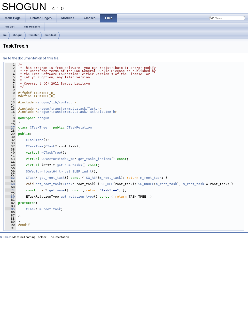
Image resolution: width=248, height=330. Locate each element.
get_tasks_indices (94, 159)
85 (10, 209)
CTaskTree (38, 127)
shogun (18, 35)
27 (10, 127)
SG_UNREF (146, 184)
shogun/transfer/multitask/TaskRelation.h (76, 112)
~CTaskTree (51, 152)
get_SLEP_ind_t (78, 171)
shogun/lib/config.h (56, 102)
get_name (57, 190)
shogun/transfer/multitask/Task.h (69, 108)
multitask (50, 35)
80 (10, 196)
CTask (50, 146)
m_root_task (110, 177)
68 (10, 184)
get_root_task (52, 177)
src (5, 35)
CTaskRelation (79, 127)
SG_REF (92, 177)
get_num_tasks (69, 165)
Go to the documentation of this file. (31, 58)
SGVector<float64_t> (44, 171)
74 (10, 190)
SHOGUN (6, 237)
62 (10, 177)
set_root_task (48, 184)
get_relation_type (77, 196)
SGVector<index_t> (57, 159)
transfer (34, 35)
